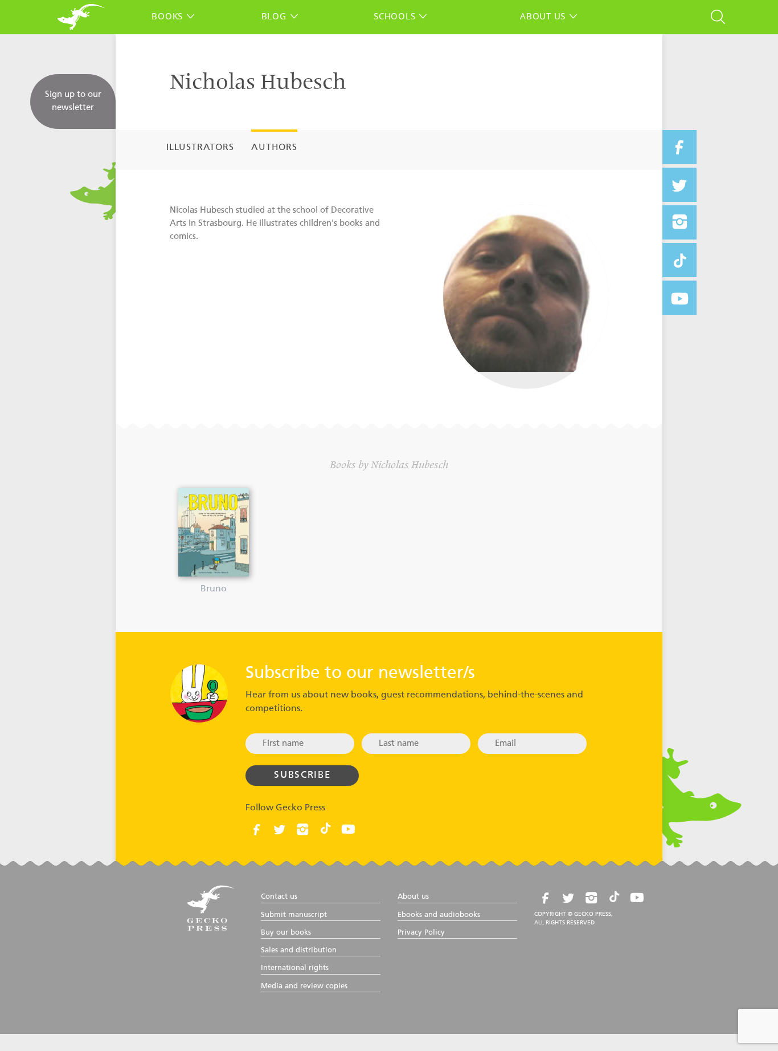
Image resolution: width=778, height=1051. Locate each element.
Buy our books (286, 932)
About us (543, 16)
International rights (295, 968)
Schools (394, 16)
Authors (274, 147)
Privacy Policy (421, 932)
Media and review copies (304, 986)
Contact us (279, 896)
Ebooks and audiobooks (439, 915)
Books (167, 16)
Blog (273, 16)
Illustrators (200, 147)
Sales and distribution (299, 950)
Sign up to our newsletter (73, 101)
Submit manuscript (294, 915)
